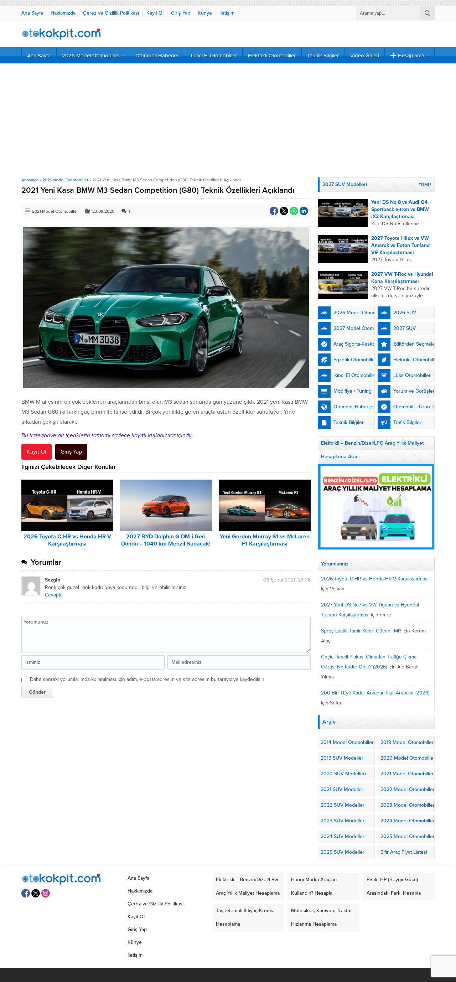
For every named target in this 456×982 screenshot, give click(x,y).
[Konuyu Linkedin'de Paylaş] (304, 211)
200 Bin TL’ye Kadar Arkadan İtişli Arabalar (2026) (375, 693)
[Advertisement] (228, 120)
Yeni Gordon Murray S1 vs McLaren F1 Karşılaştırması (265, 540)
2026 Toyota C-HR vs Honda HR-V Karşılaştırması (67, 540)
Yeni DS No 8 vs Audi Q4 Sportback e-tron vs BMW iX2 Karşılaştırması (400, 209)
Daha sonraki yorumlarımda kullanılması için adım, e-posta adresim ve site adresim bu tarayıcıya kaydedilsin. (147, 679)
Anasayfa (29, 179)
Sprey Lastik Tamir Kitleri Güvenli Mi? (361, 631)
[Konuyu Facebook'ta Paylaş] (274, 211)
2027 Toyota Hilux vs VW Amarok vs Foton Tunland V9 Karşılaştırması (400, 245)
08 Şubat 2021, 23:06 (287, 580)
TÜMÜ (425, 184)
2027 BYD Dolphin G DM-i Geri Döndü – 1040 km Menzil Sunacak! (166, 540)
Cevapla (53, 595)
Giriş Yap (71, 451)
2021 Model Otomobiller (65, 179)
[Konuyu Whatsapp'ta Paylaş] (294, 211)
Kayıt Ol (36, 451)
